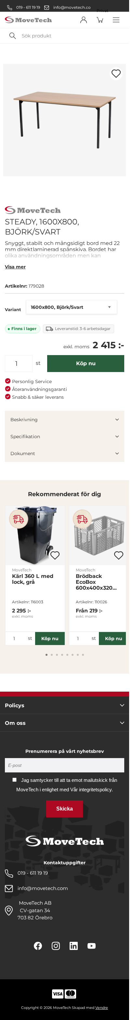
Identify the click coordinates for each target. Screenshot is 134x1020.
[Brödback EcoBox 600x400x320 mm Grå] (98, 535)
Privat (102, 11)
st (38, 363)
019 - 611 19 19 (27, 7)
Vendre (101, 1007)
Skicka (64, 809)
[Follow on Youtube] (91, 946)
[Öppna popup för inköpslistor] (116, 73)
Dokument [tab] (22, 453)
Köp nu (86, 363)
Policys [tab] (14, 705)
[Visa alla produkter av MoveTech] (32, 211)
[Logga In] (83, 20)
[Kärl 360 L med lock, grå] (35, 535)
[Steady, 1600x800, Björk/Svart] (64, 120)
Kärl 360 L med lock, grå (32, 579)
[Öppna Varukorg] (100, 20)
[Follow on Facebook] (38, 946)
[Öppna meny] (116, 20)
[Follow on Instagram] (56, 946)
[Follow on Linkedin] (74, 946)
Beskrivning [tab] (24, 420)
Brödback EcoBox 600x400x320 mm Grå (94, 582)
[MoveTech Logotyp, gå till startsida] (28, 20)
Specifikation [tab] (25, 436)
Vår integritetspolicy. (91, 789)
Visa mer (15, 267)
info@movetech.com (74, 7)
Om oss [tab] (15, 723)
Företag (105, 4)
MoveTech (22, 569)
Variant (13, 309)
